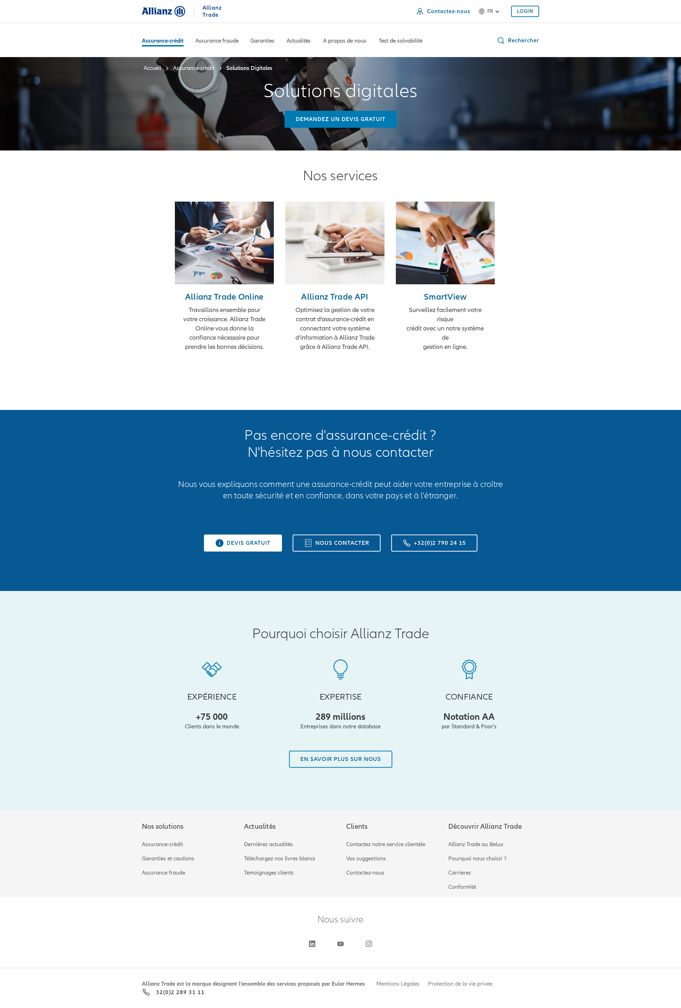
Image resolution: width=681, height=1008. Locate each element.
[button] (518, 40)
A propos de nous (344, 40)
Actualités (299, 40)
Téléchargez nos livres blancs (279, 858)
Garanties (262, 40)
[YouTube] (340, 943)
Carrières (459, 872)
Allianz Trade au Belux (475, 844)
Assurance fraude (217, 40)
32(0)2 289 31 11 (180, 992)
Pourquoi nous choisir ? (477, 858)
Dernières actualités (268, 844)
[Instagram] (369, 943)
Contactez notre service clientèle (385, 844)
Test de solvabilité (400, 40)
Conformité (462, 887)
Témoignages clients (269, 872)
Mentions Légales (398, 983)
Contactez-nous (365, 872)
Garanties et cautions (168, 858)
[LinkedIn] (312, 943)
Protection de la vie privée (460, 983)
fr (490, 11)
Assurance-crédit (163, 40)
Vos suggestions (366, 858)
